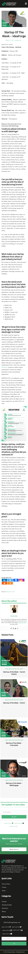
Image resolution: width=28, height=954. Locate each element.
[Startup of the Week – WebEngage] (14, 768)
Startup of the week (10, 591)
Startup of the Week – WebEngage (14, 784)
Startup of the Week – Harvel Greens (14, 673)
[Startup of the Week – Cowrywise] (14, 728)
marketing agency (22, 622)
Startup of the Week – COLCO (14, 703)
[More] (10, 583)
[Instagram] (21, 580)
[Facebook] (16, 580)
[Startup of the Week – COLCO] (14, 688)
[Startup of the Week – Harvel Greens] (14, 652)
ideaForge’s (5, 367)
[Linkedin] (4, 580)
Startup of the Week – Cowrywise (14, 744)
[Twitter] (10, 580)
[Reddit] (4, 583)
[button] (14, 816)
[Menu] (26, 4)
